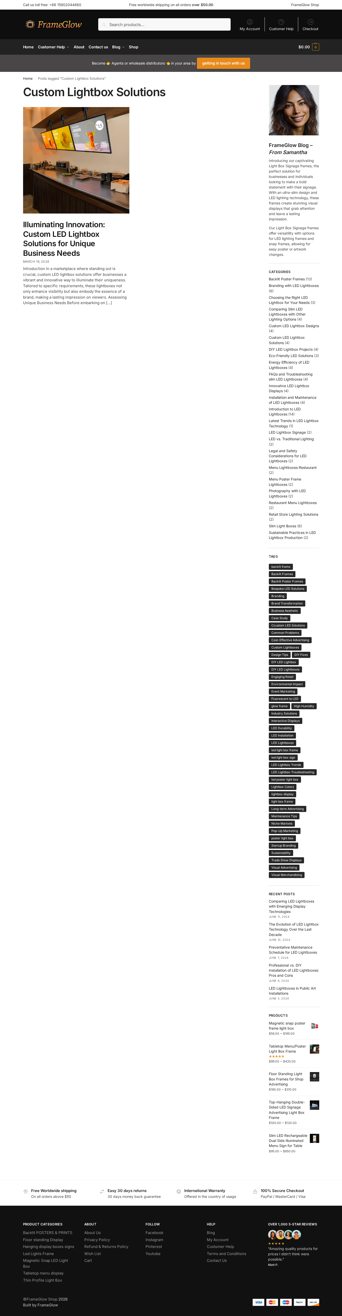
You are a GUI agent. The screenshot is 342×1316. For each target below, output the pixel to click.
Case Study (279, 618)
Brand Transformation (287, 603)
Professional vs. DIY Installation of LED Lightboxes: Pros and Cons (294, 970)
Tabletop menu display (43, 1273)
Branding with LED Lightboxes (294, 285)
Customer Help (281, 29)
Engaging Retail (282, 677)
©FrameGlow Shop (40, 1299)
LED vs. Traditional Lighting (291, 439)
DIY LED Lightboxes (285, 669)
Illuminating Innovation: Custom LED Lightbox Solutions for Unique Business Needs (64, 239)
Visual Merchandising (286, 875)
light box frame (282, 801)
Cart (88, 1260)
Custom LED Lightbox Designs (294, 326)
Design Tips (279, 655)
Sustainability (281, 853)
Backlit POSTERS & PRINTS (47, 1232)
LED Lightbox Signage (287, 432)
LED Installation (282, 735)
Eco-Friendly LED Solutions (291, 355)
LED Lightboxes (282, 743)
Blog (211, 1232)
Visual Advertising (284, 867)
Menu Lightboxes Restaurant (293, 467)
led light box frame (284, 750)
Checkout (310, 29)
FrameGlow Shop (305, 5)
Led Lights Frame (38, 1253)
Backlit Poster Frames (287, 279)
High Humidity (304, 706)
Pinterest (154, 1246)
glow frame (279, 706)
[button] (308, 47)
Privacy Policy (97, 1239)
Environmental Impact (287, 684)
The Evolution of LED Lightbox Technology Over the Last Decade (294, 929)
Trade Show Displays (286, 860)
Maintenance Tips (284, 816)
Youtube (153, 1253)
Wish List (92, 1253)
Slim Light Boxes (282, 526)
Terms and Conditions (226, 1253)
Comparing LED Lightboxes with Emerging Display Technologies (291, 906)
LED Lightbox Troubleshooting (292, 772)
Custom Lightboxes (285, 647)
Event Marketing (283, 691)
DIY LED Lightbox (283, 662)
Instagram (154, 1239)
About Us (92, 1232)
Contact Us (217, 1260)
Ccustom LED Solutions (288, 625)
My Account (250, 29)
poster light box (282, 838)
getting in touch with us (223, 63)
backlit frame (280, 567)
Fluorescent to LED (284, 699)
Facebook (154, 1232)
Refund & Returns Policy (106, 1246)
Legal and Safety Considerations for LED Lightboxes (288, 456)
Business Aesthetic (284, 611)
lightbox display (282, 794)
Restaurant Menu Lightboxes (293, 502)
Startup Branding (283, 845)
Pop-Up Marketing (284, 831)
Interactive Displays (285, 721)
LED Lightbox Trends (286, 765)
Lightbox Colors (282, 787)
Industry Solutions (284, 713)
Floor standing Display (43, 1239)
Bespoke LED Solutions (287, 589)
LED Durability (281, 728)
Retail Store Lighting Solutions (293, 514)
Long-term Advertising (287, 809)
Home (28, 78)
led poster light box (284, 779)
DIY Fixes (301, 655)
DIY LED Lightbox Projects (291, 349)
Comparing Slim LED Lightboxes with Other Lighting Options (287, 314)
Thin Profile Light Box (42, 1280)
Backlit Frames (282, 574)
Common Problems (285, 633)
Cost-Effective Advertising (290, 640)
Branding (277, 596)
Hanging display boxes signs (48, 1246)
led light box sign (283, 757)
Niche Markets (281, 823)
